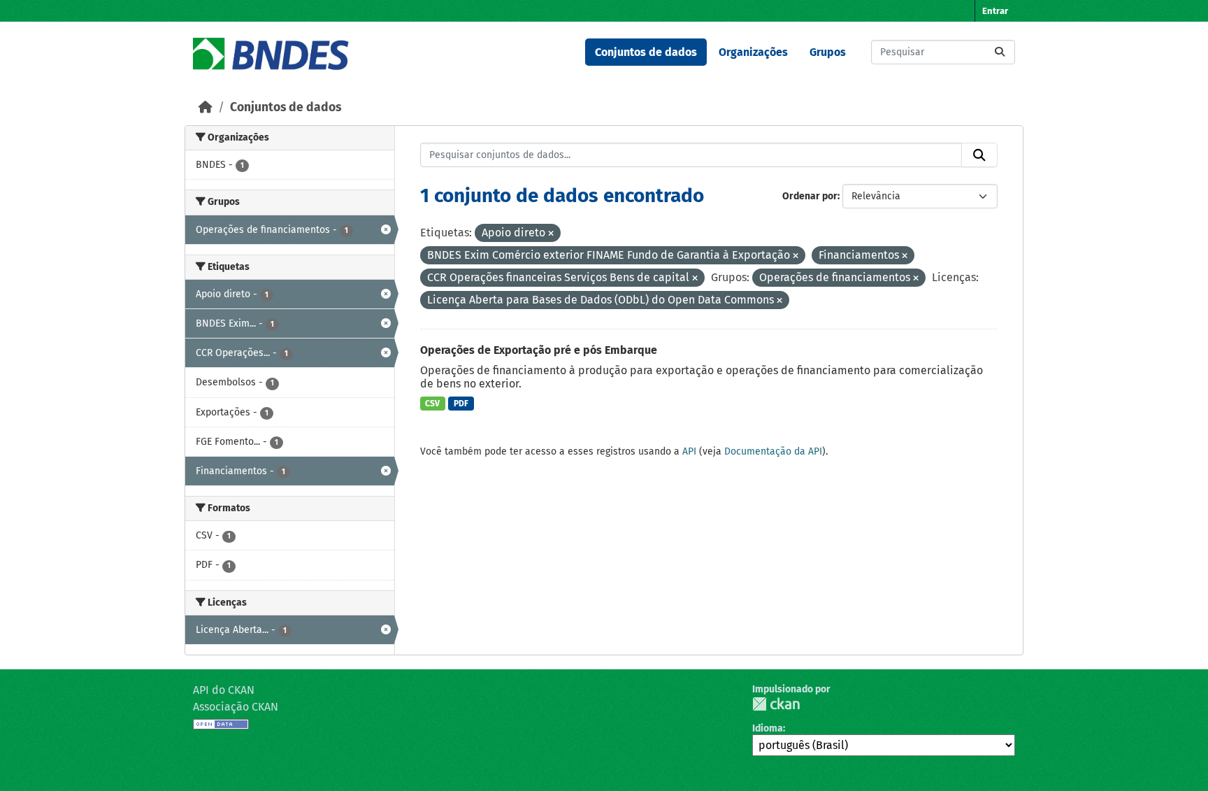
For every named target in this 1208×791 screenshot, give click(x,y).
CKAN (776, 704)
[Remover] (551, 233)
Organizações (753, 52)
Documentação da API (773, 451)
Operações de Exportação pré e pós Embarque (538, 350)
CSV (432, 403)
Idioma (767, 728)
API (689, 451)
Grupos (828, 52)
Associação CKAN (235, 706)
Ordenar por (809, 196)
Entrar (995, 11)
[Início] (206, 107)
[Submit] (1000, 52)
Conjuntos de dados (646, 52)
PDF (461, 403)
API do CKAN (223, 690)
